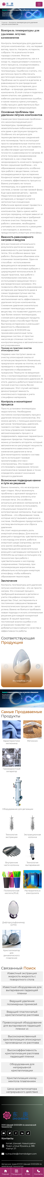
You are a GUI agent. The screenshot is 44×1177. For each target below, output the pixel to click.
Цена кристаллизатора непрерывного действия (22, 1090)
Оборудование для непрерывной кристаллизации (22, 1067)
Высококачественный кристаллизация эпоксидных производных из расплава (22, 1039)
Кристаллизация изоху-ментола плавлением (22, 1080)
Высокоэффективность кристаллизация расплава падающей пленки (22, 1053)
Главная (4, 22)
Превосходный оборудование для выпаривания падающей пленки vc (22, 1025)
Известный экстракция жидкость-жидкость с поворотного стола (22, 976)
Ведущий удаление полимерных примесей (22, 1003)
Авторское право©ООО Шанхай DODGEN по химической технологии (21, 1165)
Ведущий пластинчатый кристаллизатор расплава (22, 1013)
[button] (38, 666)
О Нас (27, 1172)
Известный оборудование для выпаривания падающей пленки (22, 990)
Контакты (38, 1172)
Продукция (16, 1172)
